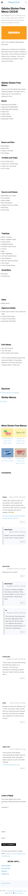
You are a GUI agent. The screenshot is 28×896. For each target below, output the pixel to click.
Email (3, 838)
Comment (5, 807)
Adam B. (20, 893)
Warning (4, 871)
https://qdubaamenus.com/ (11, 764)
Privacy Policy (6, 865)
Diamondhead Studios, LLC (17, 890)
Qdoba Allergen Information (10, 392)
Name (3, 832)
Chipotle (4, 401)
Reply (22, 522)
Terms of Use (5, 868)
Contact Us (5, 874)
